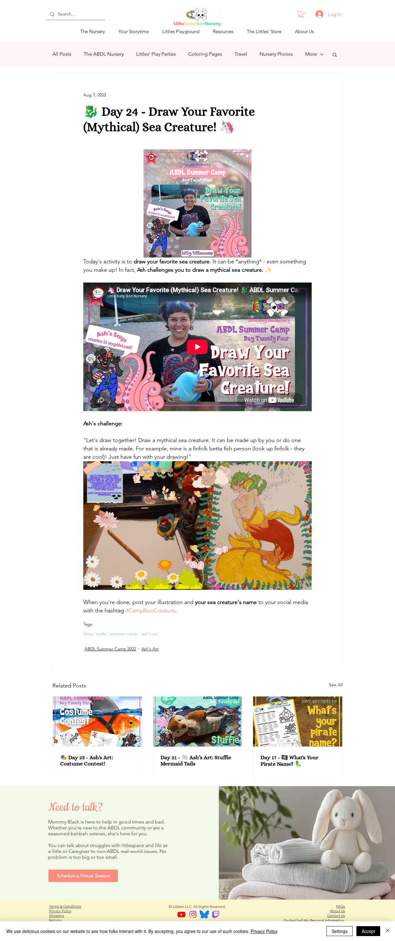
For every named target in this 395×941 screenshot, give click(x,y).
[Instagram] (193, 914)
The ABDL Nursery (104, 54)
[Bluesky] (204, 914)
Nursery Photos (276, 54)
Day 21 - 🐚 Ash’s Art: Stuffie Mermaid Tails (195, 760)
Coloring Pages (205, 54)
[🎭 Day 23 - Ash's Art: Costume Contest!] (97, 721)
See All (336, 685)
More (311, 54)
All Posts (61, 54)
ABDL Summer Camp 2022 (110, 649)
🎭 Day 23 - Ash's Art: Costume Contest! (86, 760)
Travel (241, 54)
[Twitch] (215, 914)
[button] (301, 14)
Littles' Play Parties (156, 54)
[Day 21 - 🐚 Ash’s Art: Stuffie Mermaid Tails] (197, 721)
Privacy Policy (60, 911)
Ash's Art (150, 649)
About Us (337, 911)
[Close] (387, 931)
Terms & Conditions (65, 906)
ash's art (150, 634)
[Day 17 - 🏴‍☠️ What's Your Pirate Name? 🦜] (297, 721)
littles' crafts (94, 634)
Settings (339, 931)
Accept (368, 931)
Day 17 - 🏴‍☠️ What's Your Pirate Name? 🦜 (289, 760)
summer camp (124, 634)
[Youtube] (181, 914)
